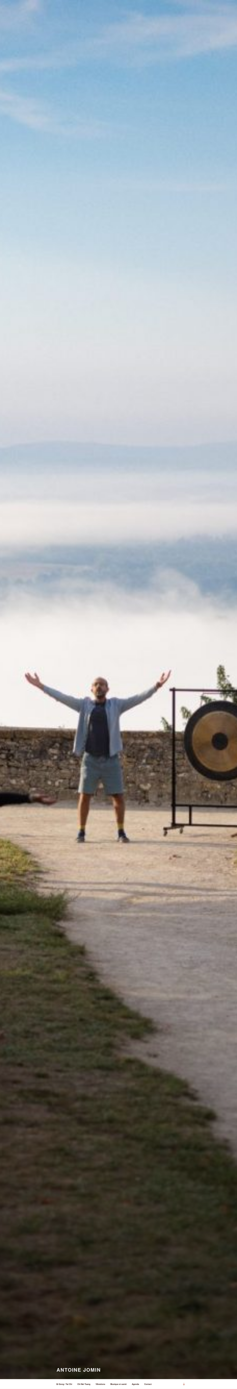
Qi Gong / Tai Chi (64, 1384)
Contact (148, 1384)
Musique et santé (118, 1384)
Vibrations (100, 1384)
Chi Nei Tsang (83, 1384)
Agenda (135, 1384)
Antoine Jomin (79, 1369)
